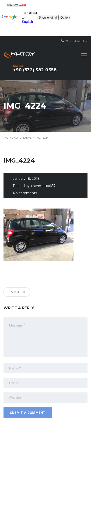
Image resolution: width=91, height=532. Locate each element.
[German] (16, 5)
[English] (13, 5)
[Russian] (20, 5)
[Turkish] (24, 5)
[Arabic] (9, 5)
